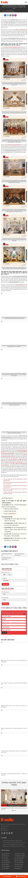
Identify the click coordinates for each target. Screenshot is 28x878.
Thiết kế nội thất (10, 10)
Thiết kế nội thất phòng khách (8, 11)
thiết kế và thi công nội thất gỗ (14, 144)
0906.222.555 (4, 828)
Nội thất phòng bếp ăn (19, 862)
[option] (14, 799)
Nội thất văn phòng (6, 862)
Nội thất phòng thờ (19, 866)
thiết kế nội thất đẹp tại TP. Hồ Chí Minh (13, 462)
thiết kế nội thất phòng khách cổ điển (6, 558)
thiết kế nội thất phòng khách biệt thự (19, 554)
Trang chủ (3, 10)
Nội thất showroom (6, 866)
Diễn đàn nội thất (18, 868)
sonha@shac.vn (12, 513)
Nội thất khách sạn (6, 853)
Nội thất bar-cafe (5, 868)
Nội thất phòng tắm (19, 864)
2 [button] (13, 810)
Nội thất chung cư (5, 864)
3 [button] (14, 810)
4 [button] (15, 810)
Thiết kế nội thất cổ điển (20, 853)
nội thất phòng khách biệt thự (7, 554)
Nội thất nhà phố (5, 860)
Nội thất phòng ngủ (19, 860)
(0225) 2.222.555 (5, 826)
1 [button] (12, 810)
